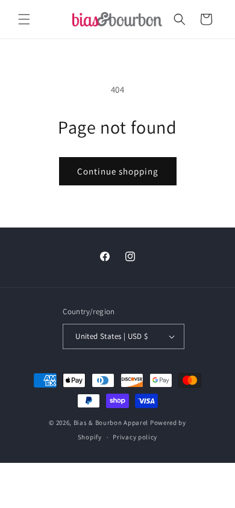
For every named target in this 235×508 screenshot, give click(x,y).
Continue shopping (117, 171)
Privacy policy (135, 437)
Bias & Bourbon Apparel (111, 422)
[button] (24, 19)
